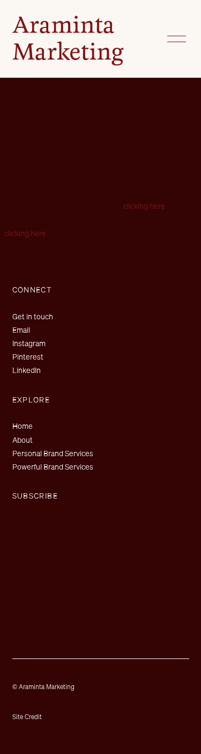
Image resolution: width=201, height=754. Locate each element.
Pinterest (27, 357)
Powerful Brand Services (52, 467)
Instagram (29, 343)
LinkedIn (26, 370)
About (22, 440)
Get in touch (32, 316)
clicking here (144, 206)
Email (21, 330)
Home (22, 426)
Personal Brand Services (52, 453)
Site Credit (27, 717)
